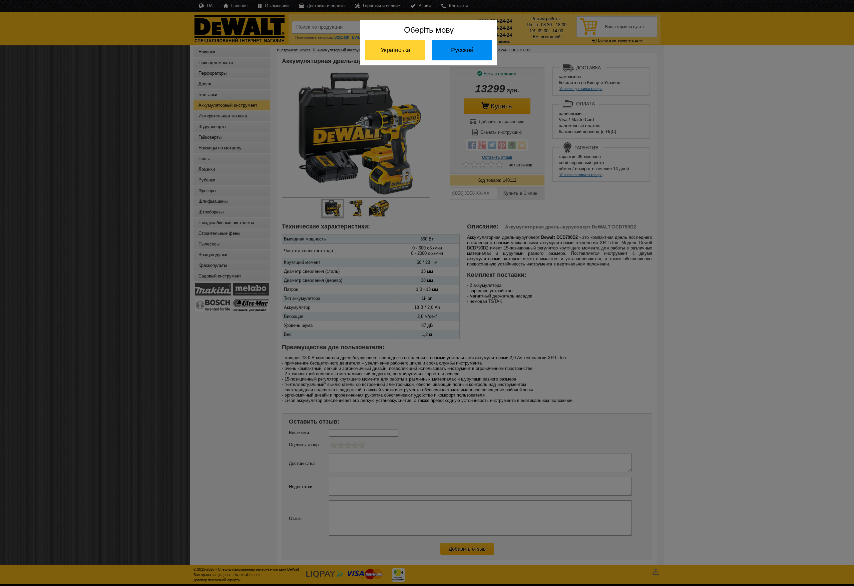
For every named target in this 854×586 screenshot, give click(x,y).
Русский (462, 50)
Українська (395, 50)
